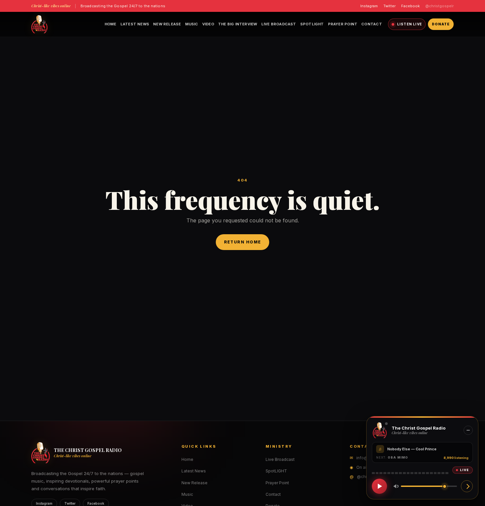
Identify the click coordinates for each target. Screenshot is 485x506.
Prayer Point (343, 24)
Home (110, 24)
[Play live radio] (379, 486)
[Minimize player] (468, 430)
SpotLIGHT (312, 24)
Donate (441, 24)
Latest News (134, 24)
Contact (371, 24)
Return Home (242, 241)
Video (208, 24)
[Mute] (394, 486)
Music (191, 24)
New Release (167, 24)
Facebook (410, 6)
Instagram (369, 6)
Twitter (389, 6)
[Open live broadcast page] (467, 486)
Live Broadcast (278, 24)
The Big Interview (237, 24)
